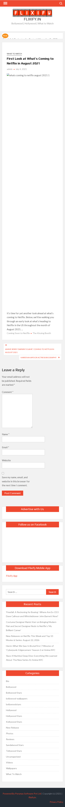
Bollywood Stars (14, 692)
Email (5, 447)
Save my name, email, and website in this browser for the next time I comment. (16, 481)
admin (9, 69)
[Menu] (5, 3)
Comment (7, 392)
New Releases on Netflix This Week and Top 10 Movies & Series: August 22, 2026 (29, 638)
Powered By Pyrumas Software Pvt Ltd (22, 793)
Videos (9, 762)
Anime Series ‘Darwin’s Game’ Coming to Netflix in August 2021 (29, 350)
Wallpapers (11, 768)
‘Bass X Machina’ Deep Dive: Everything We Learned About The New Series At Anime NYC (31, 657)
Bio (7, 681)
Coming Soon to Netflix (18, 333)
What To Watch (14, 53)
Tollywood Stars (14, 751)
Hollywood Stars (14, 716)
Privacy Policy (56, 802)
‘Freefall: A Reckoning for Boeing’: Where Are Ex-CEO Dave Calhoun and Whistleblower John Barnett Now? (32, 614)
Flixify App (11, 575)
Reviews (10, 739)
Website (6, 460)
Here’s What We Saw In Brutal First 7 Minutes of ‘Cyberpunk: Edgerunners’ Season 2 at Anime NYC (30, 648)
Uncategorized (13, 756)
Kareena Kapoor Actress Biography (38, 357)
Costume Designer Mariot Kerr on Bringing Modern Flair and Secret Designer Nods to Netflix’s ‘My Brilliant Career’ (31, 626)
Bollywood (11, 687)
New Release (12, 727)
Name (5, 434)
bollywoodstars (13, 704)
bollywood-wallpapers (16, 698)
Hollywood (11, 710)
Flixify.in (32, 19)
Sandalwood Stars (15, 745)
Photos (9, 733)
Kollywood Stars (14, 721)
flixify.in (32, 797)
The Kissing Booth (41, 333)
